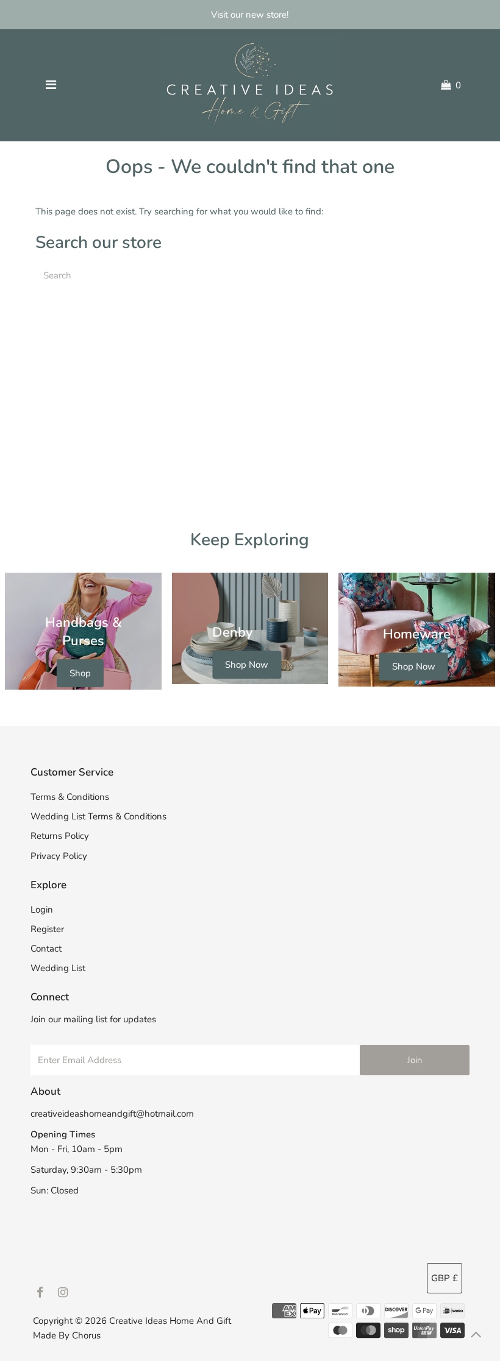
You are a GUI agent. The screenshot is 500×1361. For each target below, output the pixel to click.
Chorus (86, 1335)
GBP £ (444, 1278)
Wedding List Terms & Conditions (98, 816)
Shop (80, 673)
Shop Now (246, 665)
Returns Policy (59, 836)
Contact (46, 948)
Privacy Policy (58, 856)
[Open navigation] (51, 85)
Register (47, 929)
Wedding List (57, 968)
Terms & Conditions (69, 797)
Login (41, 909)
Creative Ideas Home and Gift (170, 1321)
